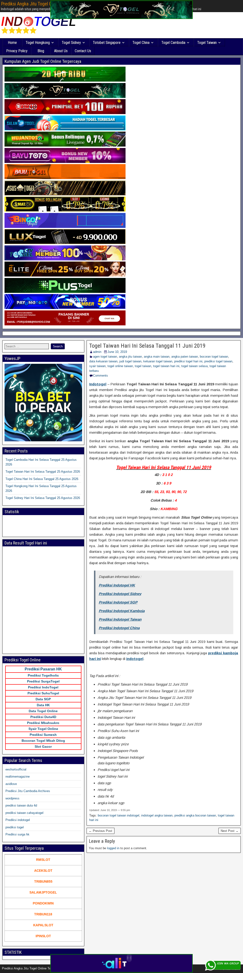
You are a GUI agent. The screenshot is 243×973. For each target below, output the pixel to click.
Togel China (141, 42)
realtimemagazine (17, 776)
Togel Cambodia (173, 42)
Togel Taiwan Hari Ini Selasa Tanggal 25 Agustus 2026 (42, 471)
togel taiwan (143, 366)
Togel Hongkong (38, 42)
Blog (40, 51)
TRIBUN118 (43, 914)
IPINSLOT (43, 936)
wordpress (12, 798)
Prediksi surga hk (17, 834)
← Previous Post (100, 831)
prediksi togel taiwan (218, 361)
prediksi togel (14, 827)
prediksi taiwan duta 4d (21, 805)
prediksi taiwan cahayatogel (24, 813)
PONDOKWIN (43, 903)
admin (97, 352)
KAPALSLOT (43, 925)
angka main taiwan (156, 356)
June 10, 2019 (117, 352)
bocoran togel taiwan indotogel (118, 815)
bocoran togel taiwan (214, 356)
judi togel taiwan (130, 361)
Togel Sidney (71, 42)
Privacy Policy (17, 51)
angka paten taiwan (184, 356)
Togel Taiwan (207, 42)
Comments (100, 375)
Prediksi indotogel (17, 820)
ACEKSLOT (43, 870)
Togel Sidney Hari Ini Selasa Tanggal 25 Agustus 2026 (42, 498)
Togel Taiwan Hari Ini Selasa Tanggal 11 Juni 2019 (147, 345)
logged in (113, 848)
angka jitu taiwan (130, 356)
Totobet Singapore (107, 42)
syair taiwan (97, 366)
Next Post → (229, 831)
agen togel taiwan (105, 356)
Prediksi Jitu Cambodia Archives (27, 791)
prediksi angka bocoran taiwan (195, 815)
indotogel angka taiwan (157, 815)
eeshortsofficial (15, 769)
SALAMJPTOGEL (43, 892)
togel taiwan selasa (194, 366)
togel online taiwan (120, 366)
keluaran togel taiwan (157, 361)
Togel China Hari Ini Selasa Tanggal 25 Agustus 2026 (41, 479)
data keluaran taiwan (103, 361)
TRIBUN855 (43, 881)
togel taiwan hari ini (166, 366)
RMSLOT (43, 860)
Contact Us (83, 51)
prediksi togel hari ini (188, 361)
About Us (61, 51)
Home (12, 42)
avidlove (11, 784)
